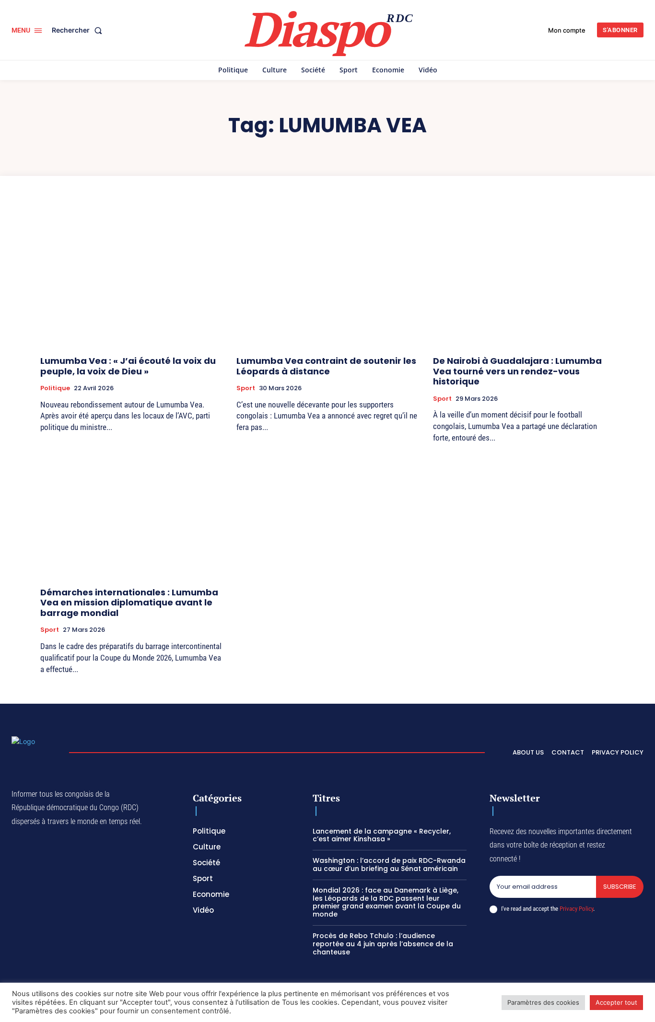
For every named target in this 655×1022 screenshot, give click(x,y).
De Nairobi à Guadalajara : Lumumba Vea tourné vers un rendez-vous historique (517, 371)
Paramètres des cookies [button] (543, 1002)
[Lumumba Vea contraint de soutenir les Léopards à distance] (327, 280)
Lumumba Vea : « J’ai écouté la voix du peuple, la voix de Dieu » (128, 366)
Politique (55, 388)
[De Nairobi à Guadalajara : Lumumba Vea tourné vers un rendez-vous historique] (524, 280)
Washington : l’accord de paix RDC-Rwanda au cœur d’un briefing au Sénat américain (389, 864)
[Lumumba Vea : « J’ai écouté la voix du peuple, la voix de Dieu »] (131, 280)
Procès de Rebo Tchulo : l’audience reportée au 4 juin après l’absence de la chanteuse (383, 944)
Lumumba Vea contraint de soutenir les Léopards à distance (326, 366)
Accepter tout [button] (616, 1002)
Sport (245, 388)
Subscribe (619, 886)
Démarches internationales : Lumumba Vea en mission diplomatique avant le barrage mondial (129, 602)
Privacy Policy (576, 908)
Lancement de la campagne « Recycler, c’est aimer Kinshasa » (382, 835)
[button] (79, 30)
